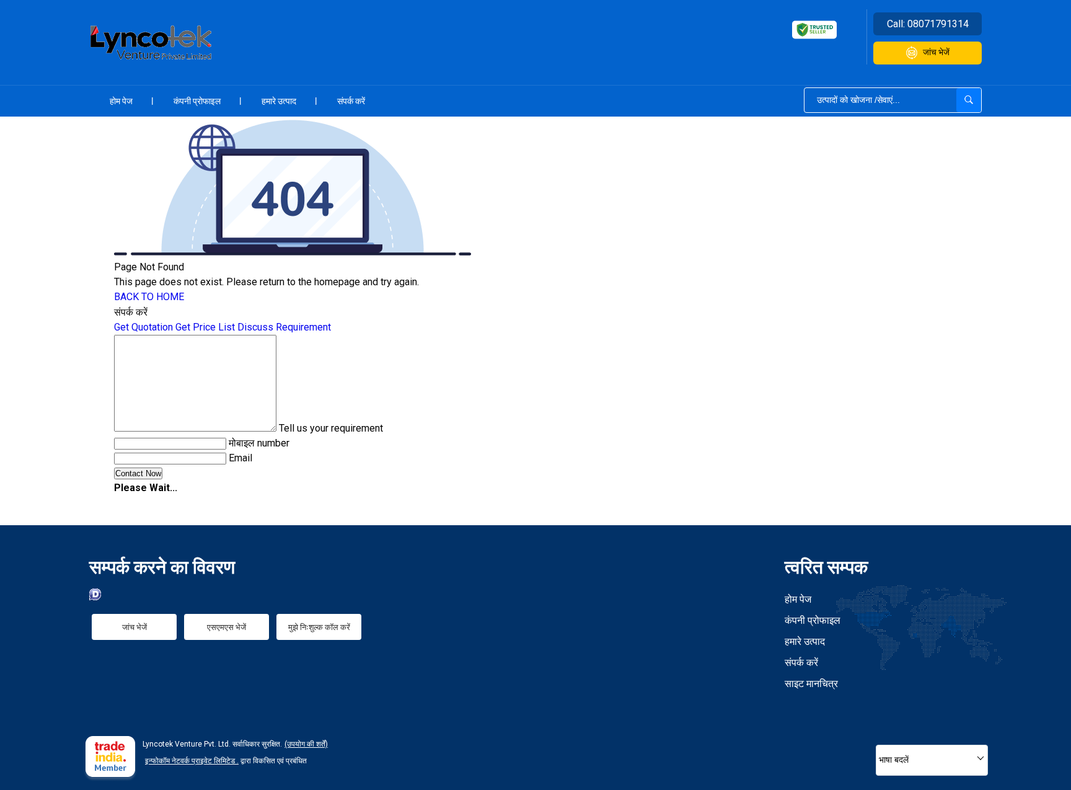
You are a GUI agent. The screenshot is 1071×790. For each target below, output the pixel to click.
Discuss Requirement (284, 327)
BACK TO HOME (149, 297)
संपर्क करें (351, 101)
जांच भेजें (936, 52)
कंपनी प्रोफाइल (197, 101)
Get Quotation (143, 327)
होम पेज (121, 101)
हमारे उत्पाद (279, 101)
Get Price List (205, 327)
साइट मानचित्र (811, 684)
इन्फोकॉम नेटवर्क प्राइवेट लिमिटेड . (192, 761)
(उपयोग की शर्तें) (306, 744)
